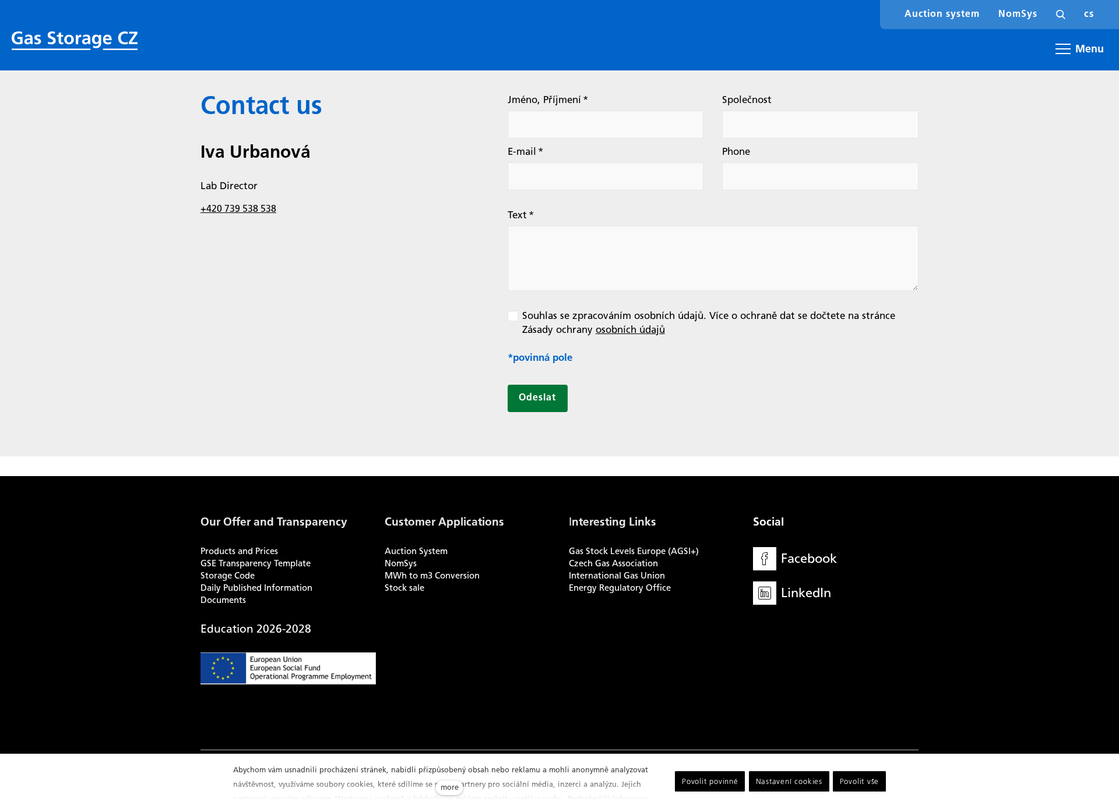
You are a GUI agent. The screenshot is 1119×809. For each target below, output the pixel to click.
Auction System (416, 551)
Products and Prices (239, 551)
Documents (223, 600)
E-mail (525, 151)
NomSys (401, 563)
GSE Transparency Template (255, 563)
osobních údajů (630, 329)
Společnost (747, 99)
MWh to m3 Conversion (432, 575)
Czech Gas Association (613, 563)
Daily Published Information (256, 588)
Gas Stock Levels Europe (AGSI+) (634, 551)
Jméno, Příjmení (548, 99)
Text (521, 215)
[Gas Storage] (75, 40)
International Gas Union (617, 575)
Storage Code (227, 575)
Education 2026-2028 (255, 629)
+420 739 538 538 (238, 208)
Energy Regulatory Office (620, 588)
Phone (736, 151)
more (450, 787)
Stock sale (404, 588)
